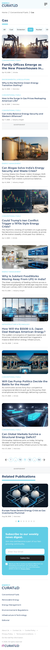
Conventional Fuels (19, 12)
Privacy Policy (7, 634)
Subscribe (25, 558)
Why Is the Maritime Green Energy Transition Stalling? (20, 84)
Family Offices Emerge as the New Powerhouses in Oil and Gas (21, 66)
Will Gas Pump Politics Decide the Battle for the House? (24, 383)
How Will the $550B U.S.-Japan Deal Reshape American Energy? (24, 330)
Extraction (21, 29)
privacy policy (25, 569)
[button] (16, 521)
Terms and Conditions (24, 634)
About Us (5, 630)
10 (20, 459)
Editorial (5, 620)
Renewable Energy (10, 600)
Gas (30, 29)
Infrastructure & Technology (16, 324)
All (4, 29)
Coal (11, 29)
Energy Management (11, 163)
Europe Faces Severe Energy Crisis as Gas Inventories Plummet (23, 511)
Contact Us (17, 630)
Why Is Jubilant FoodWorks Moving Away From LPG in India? (24, 278)
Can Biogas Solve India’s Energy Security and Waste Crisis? (23, 169)
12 (30, 459)
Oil (47, 29)
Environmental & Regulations (15, 79)
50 (39, 459)
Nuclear (39, 29)
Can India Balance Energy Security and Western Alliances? (22, 115)
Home (5, 12)
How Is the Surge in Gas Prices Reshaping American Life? (24, 99)
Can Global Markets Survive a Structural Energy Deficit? (21, 436)
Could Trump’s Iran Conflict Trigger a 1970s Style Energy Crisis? (20, 223)
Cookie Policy (30, 630)
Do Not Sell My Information (12, 638)
